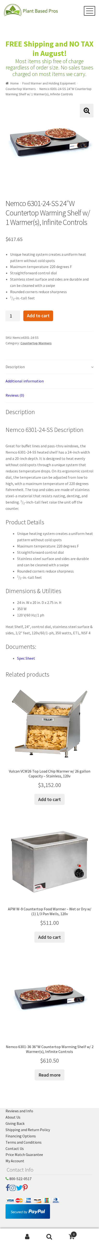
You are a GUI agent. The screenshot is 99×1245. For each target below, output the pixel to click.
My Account (15, 1160)
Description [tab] (15, 366)
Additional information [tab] (25, 381)
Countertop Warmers (21, 89)
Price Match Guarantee (24, 1154)
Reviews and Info (19, 1110)
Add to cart (38, 315)
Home (14, 83)
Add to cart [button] (49, 799)
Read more (49, 1075)
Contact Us (15, 1148)
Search (49, 1237)
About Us (13, 1117)
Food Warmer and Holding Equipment (48, 83)
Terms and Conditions (24, 1142)
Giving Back (15, 1123)
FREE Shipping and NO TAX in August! (49, 48)
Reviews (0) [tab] (15, 395)
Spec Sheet (26, 658)
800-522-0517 (20, 1178)
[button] (86, 111)
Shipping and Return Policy (28, 1129)
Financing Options (21, 1136)
